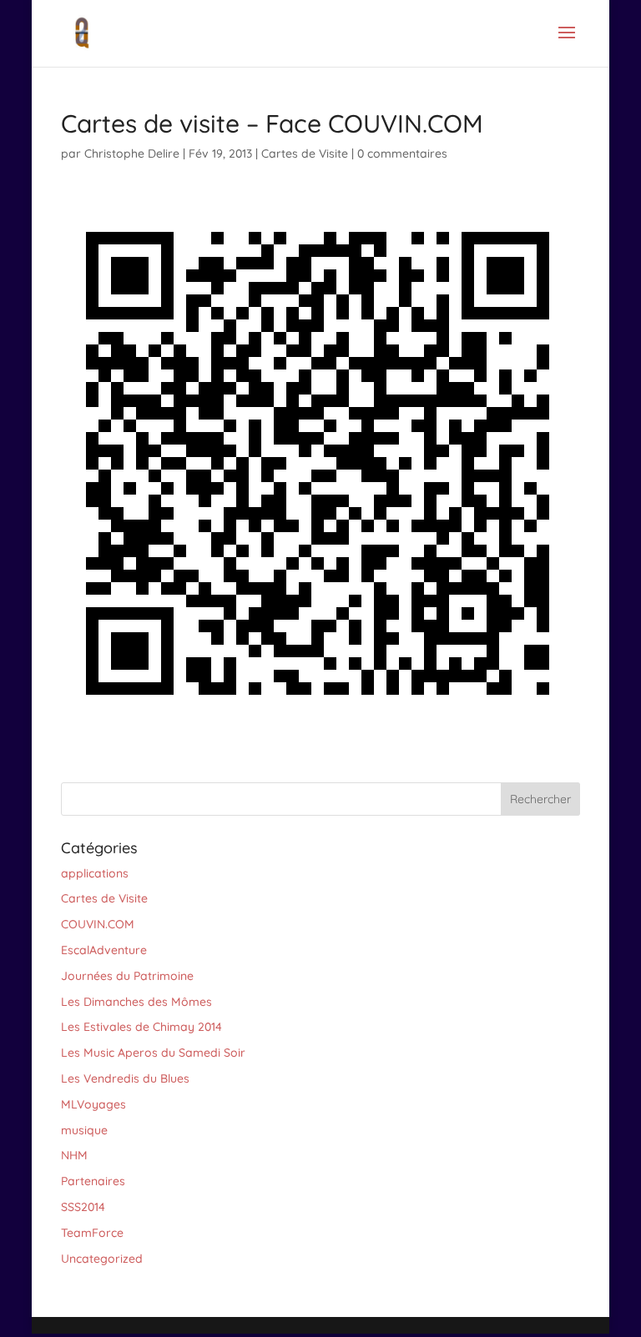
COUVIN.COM (97, 924)
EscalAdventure (104, 950)
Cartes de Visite (304, 153)
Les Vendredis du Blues (125, 1078)
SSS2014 (83, 1206)
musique (84, 1130)
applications (95, 873)
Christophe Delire (131, 153)
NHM (74, 1155)
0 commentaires (402, 153)
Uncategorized (102, 1258)
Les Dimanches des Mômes (136, 1001)
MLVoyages (93, 1104)
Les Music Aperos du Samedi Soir (153, 1052)
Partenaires (93, 1181)
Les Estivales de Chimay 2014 (141, 1026)
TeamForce (92, 1232)
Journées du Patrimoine (127, 975)
